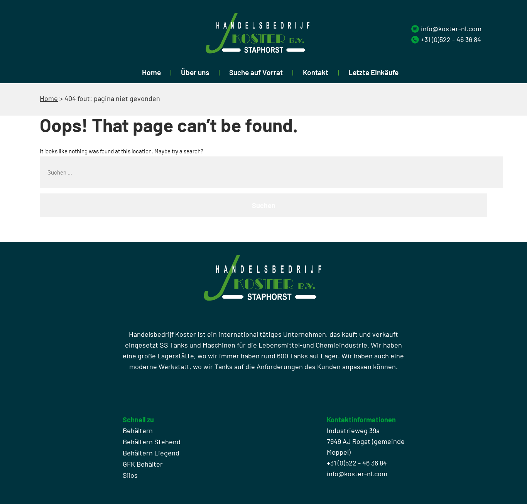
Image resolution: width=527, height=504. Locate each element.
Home (151, 72)
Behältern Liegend (151, 453)
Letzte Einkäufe (373, 72)
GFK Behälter (143, 464)
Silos (130, 475)
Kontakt (315, 72)
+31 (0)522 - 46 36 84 (451, 39)
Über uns (195, 72)
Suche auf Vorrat (256, 72)
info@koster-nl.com (451, 28)
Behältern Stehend (152, 441)
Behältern (138, 430)
